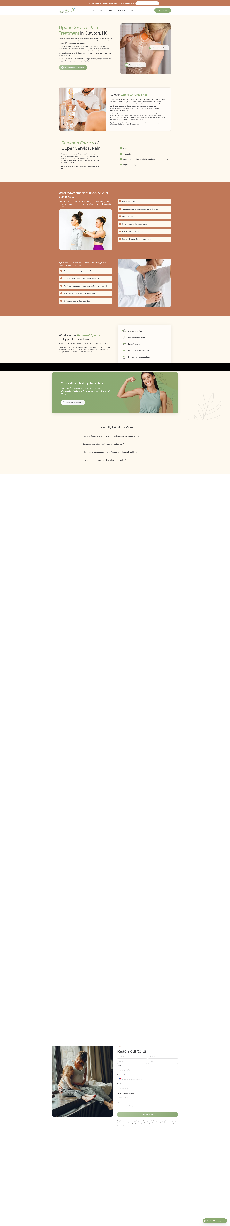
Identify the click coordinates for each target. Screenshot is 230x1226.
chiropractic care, (104, 347)
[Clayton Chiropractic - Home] (67, 10)
